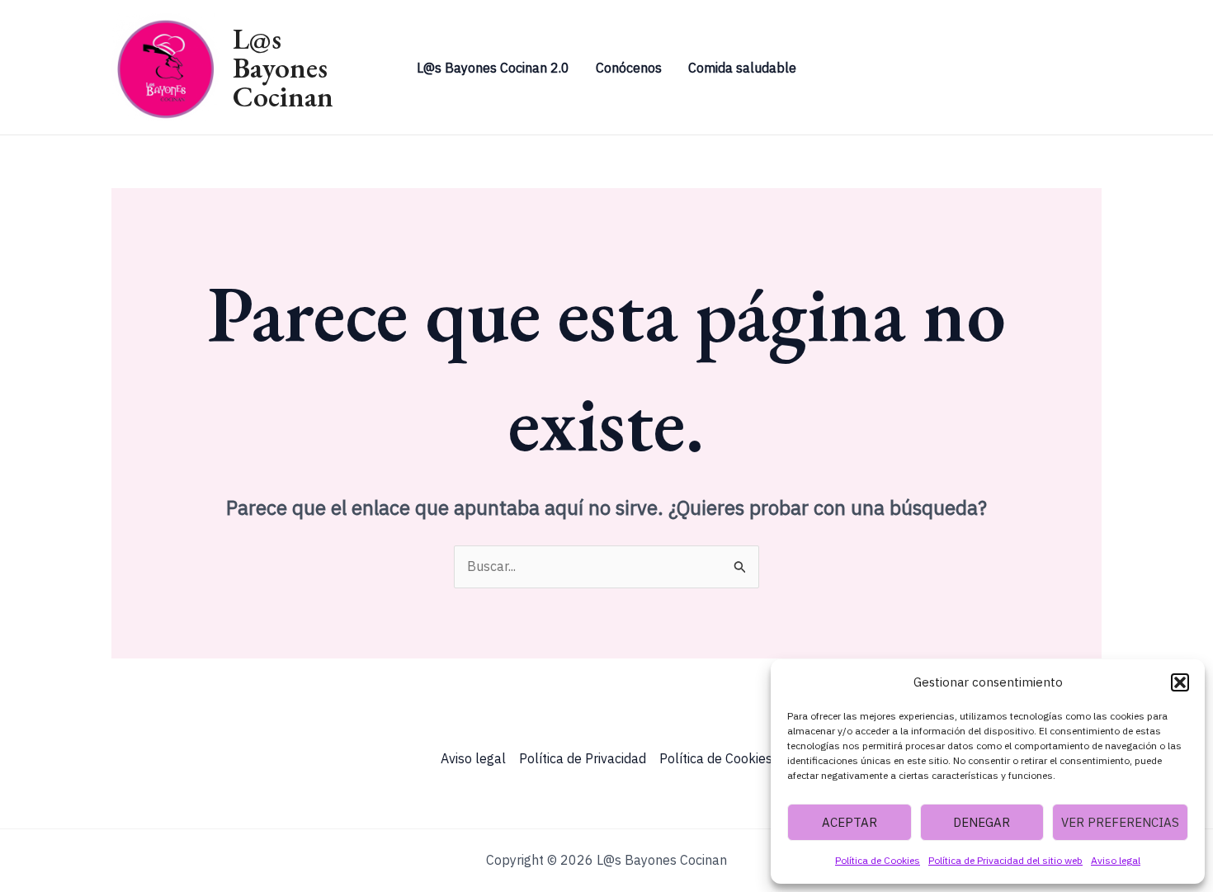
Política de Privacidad (582, 758)
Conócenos (629, 67)
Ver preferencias (1120, 822)
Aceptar (849, 822)
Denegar (981, 822)
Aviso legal (1115, 860)
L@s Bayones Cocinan (283, 67)
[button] (1180, 682)
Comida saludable (742, 67)
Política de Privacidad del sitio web (1005, 860)
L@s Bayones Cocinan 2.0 (493, 67)
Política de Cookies (877, 860)
